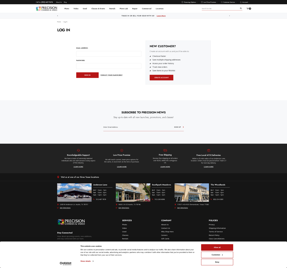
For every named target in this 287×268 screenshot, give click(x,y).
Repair (134, 8)
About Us (59, 2)
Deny (217, 262)
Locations (159, 8)
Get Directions (65, 208)
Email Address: (82, 48)
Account (245, 2)
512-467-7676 (101, 199)
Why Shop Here (167, 231)
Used (85, 8)
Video (76, 8)
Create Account (161, 77)
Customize (216, 255)
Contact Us (165, 228)
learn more (78, 167)
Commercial (146, 8)
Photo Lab (124, 8)
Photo (66, 8)
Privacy (212, 224)
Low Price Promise (210, 2)
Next (229, 15)
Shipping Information (217, 228)
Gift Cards (165, 238)
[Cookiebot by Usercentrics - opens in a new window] (65, 263)
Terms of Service (216, 231)
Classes (125, 235)
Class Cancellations (216, 238)
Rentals (112, 8)
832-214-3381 (218, 199)
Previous (57, 15)
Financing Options (190, 2)
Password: (80, 60)
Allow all (217, 247)
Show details (85, 261)
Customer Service (229, 2)
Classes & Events (98, 8)
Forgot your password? (112, 75)
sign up (177, 127)
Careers (164, 235)
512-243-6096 (160, 199)
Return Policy (214, 235)
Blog (65, 2)
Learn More (166, 16)
